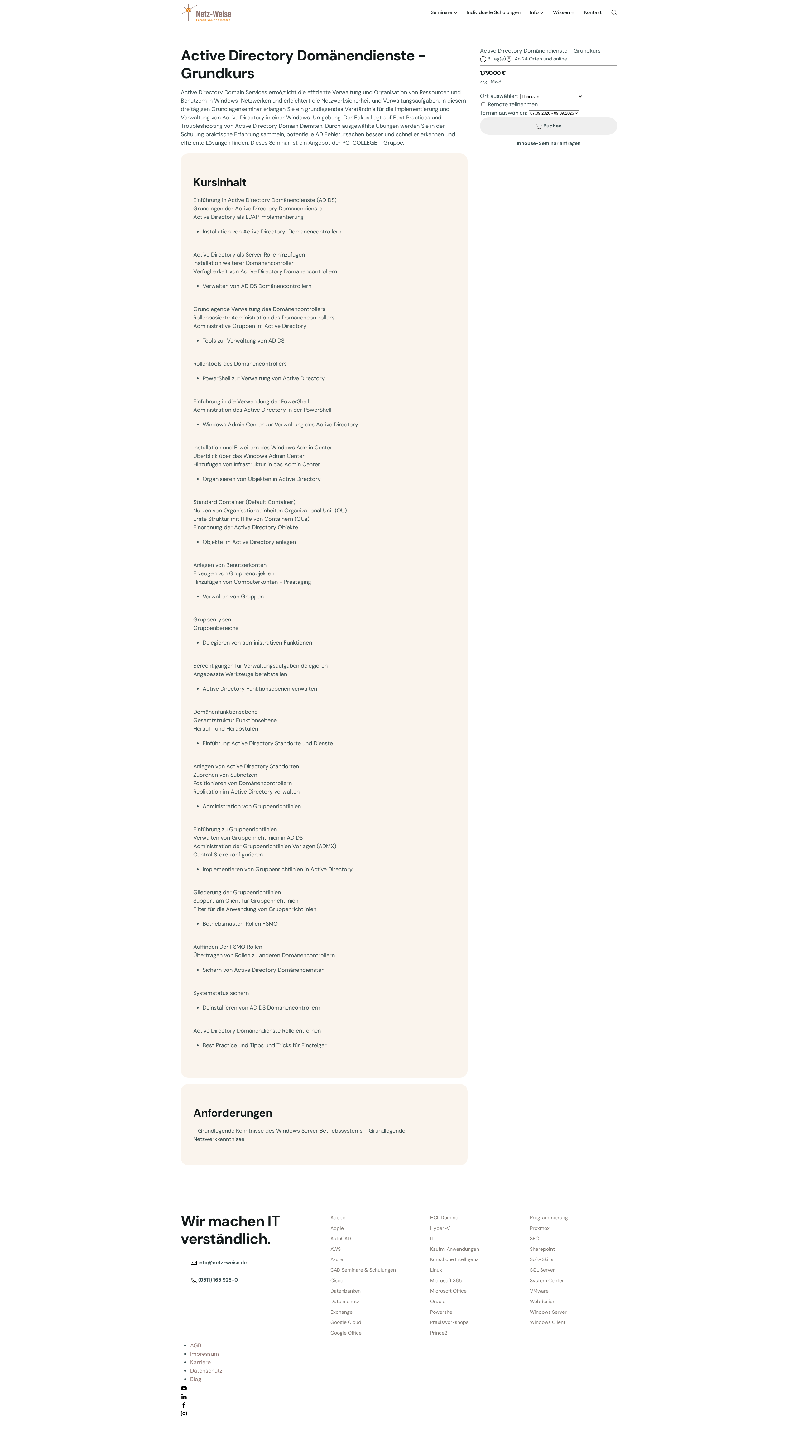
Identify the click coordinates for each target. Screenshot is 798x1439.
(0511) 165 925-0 (217, 1280)
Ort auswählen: (499, 96)
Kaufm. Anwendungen (454, 1249)
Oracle (437, 1301)
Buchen (552, 125)
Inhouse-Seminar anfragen (549, 143)
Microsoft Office (448, 1291)
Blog (195, 1379)
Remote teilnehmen (513, 104)
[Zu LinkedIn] (184, 1396)
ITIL (434, 1238)
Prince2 (438, 1333)
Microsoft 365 (446, 1280)
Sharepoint (542, 1249)
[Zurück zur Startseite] (206, 12)
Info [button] (534, 12)
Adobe (337, 1217)
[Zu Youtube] (184, 1387)
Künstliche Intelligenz (454, 1259)
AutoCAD (340, 1238)
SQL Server (542, 1270)
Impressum (204, 1354)
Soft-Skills (541, 1259)
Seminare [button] (441, 12)
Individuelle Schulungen (494, 12)
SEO (534, 1238)
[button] (614, 12)
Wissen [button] (561, 12)
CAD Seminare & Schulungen (363, 1270)
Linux (436, 1270)
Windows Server (548, 1312)
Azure (336, 1259)
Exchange (341, 1312)
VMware (539, 1291)
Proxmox (540, 1228)
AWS (335, 1249)
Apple (337, 1228)
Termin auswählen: (503, 113)
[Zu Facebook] (184, 1404)
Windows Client (547, 1322)
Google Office (346, 1333)
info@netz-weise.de (222, 1262)
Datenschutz (344, 1301)
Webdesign (542, 1301)
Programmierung (549, 1217)
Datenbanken (345, 1291)
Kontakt (593, 12)
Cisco (336, 1280)
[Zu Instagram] (184, 1413)
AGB (195, 1345)
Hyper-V (440, 1228)
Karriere (200, 1362)
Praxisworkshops (449, 1322)
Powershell (442, 1312)
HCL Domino (444, 1217)
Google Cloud (345, 1322)
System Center (547, 1280)
